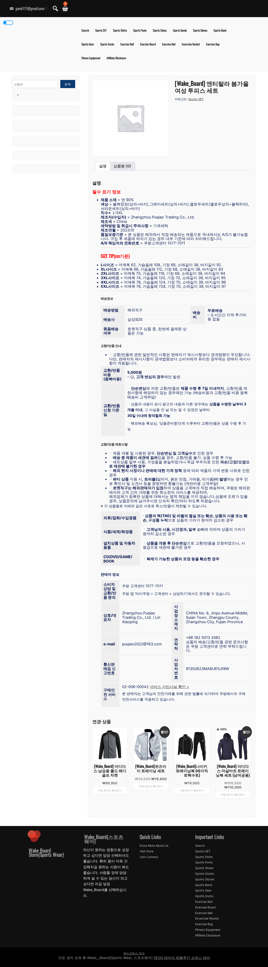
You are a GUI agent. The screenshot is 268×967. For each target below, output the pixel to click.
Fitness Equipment (90, 58)
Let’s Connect (149, 857)
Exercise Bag (212, 44)
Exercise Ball (127, 44)
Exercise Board (148, 44)
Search (85, 30)
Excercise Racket (191, 44)
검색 (67, 84)
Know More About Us (154, 845)
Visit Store (146, 851)
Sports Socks (107, 44)
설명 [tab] (103, 166)
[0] (63, 8)
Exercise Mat (168, 44)
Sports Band (220, 30)
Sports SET (101, 30)
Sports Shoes (160, 30)
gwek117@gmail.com (29, 8)
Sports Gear (87, 44)
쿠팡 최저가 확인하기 (110, 790)
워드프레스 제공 (134, 953)
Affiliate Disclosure (116, 58)
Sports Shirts (120, 30)
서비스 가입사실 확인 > (169, 686)
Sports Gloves (200, 30)
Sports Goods (180, 30)
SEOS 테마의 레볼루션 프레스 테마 (182, 958)
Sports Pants (140, 30)
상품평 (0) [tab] (122, 166)
